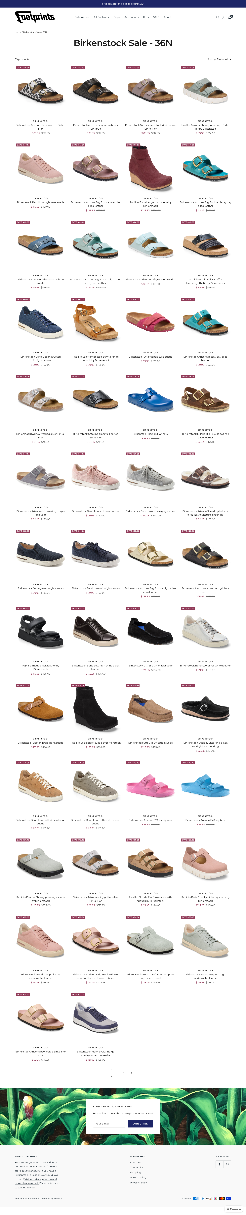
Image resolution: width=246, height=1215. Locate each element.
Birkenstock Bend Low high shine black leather (95, 667)
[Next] (131, 1073)
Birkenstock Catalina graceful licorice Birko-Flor (95, 435)
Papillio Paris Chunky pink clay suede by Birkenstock (205, 899)
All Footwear (101, 17)
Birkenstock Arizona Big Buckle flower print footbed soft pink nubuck (95, 976)
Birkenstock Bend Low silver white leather (205, 665)
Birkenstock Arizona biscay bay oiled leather (205, 358)
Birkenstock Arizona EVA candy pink (150, 820)
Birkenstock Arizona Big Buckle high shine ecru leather (150, 590)
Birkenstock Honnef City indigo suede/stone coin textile (95, 1053)
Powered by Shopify (51, 1198)
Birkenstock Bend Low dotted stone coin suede (95, 822)
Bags (117, 17)
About (167, 17)
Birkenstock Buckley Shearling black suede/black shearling (205, 744)
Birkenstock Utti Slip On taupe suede (150, 742)
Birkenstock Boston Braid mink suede (40, 742)
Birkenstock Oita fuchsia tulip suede (150, 356)
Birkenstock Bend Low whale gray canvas (150, 511)
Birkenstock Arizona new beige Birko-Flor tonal (40, 1053)
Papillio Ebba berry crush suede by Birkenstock (150, 204)
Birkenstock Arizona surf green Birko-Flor (150, 279)
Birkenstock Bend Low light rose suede (40, 202)
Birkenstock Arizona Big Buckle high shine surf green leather (95, 281)
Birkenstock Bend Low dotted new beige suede (40, 822)
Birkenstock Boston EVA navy (150, 433)
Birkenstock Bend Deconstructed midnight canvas (40, 358)
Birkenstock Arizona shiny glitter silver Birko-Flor (95, 899)
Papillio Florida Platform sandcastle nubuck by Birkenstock (150, 899)
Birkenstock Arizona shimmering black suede (205, 590)
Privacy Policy (138, 1182)
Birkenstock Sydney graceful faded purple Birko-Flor (150, 127)
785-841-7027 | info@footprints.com (123, 3)
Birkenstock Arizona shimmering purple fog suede (40, 513)
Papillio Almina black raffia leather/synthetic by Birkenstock (205, 281)
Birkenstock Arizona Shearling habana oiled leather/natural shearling (205, 513)
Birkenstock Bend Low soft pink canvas (95, 511)
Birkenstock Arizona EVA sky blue (205, 820)
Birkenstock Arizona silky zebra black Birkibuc (95, 127)
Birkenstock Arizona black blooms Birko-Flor (40, 127)
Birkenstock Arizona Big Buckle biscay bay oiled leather (205, 204)
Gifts (146, 17)
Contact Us (136, 1167)
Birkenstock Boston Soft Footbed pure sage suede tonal (150, 976)
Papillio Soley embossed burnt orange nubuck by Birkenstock (96, 358)
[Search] (217, 17)
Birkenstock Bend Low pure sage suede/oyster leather (205, 976)
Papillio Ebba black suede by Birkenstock (96, 742)
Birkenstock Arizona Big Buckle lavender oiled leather (95, 204)
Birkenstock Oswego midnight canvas (41, 588)
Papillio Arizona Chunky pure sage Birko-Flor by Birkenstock (205, 127)
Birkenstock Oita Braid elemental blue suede (41, 281)
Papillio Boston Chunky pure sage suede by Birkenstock (40, 899)
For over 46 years (25, 1162)
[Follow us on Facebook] (219, 1164)
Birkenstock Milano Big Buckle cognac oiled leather (205, 435)
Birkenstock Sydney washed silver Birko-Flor (40, 435)
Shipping (135, 1172)
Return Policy (138, 1177)
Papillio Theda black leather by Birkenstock (40, 667)
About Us (135, 1162)
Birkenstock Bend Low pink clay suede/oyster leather (40, 976)
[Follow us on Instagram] (227, 1164)
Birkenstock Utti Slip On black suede (151, 665)
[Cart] (229, 17)
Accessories (131, 17)
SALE (156, 17)
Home (18, 32)
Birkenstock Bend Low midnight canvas (95, 588)
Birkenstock (82, 17)
